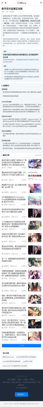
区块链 (4, 180)
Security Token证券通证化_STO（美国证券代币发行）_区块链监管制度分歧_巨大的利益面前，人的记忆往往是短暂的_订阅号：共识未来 (22, 106)
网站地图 (22, 404)
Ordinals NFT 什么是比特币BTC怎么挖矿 (15, 366)
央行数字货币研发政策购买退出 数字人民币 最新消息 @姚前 (22, 92)
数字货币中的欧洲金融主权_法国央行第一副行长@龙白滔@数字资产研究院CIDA (14, 310)
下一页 (21, 345)
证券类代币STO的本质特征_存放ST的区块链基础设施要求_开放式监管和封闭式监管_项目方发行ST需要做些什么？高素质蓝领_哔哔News (22, 111)
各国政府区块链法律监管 (11, 96)
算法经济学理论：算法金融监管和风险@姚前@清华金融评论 (22, 148)
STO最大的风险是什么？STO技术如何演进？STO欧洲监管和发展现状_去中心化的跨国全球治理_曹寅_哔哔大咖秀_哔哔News (22, 145)
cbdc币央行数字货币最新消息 (11, 361)
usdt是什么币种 (27, 361)
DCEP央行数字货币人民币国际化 (26, 357)
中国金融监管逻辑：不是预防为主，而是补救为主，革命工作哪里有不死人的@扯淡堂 (14, 334)
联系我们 (21, 394)
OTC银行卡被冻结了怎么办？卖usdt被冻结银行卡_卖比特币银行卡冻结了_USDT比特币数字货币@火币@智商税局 (22, 125)
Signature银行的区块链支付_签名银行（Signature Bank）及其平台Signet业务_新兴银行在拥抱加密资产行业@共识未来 (22, 120)
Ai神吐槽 (21, 2)
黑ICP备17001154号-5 (32, 404)
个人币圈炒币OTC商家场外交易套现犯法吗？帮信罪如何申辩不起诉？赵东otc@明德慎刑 (14, 224)
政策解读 (5, 340)
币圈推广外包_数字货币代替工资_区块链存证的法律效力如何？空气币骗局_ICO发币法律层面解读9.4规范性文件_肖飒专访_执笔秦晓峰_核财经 (21, 71)
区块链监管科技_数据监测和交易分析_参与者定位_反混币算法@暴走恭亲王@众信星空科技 (21, 78)
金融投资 (5, 266)
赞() (24, 167)
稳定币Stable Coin (8, 357)
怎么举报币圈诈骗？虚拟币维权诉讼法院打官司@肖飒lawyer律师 (22, 135)
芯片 (4, 167)
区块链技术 (6, 217)
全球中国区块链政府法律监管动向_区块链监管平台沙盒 (20, 56)
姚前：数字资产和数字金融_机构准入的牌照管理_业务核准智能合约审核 (14, 298)
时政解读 (5, 192)
